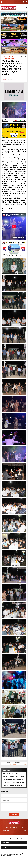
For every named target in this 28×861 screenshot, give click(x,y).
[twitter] (11, 838)
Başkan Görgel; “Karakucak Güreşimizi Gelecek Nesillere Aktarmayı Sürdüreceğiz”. (14, 782)
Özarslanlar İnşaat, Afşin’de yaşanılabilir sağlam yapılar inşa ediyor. (12, 785)
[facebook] (7, 838)
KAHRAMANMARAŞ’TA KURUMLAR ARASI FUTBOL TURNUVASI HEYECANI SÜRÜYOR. (13, 779)
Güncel (6, 57)
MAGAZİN (11, 57)
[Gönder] (25, 830)
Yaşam (12, 58)
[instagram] (14, 838)
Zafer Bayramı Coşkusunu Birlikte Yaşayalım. (14, 776)
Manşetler (7, 58)
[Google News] (8, 79)
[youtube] (17, 838)
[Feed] (21, 838)
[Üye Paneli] (26, 2)
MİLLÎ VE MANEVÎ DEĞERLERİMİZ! (11, 773)
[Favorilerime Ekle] (24, 120)
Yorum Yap (14, 814)
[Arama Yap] (23, 2)
